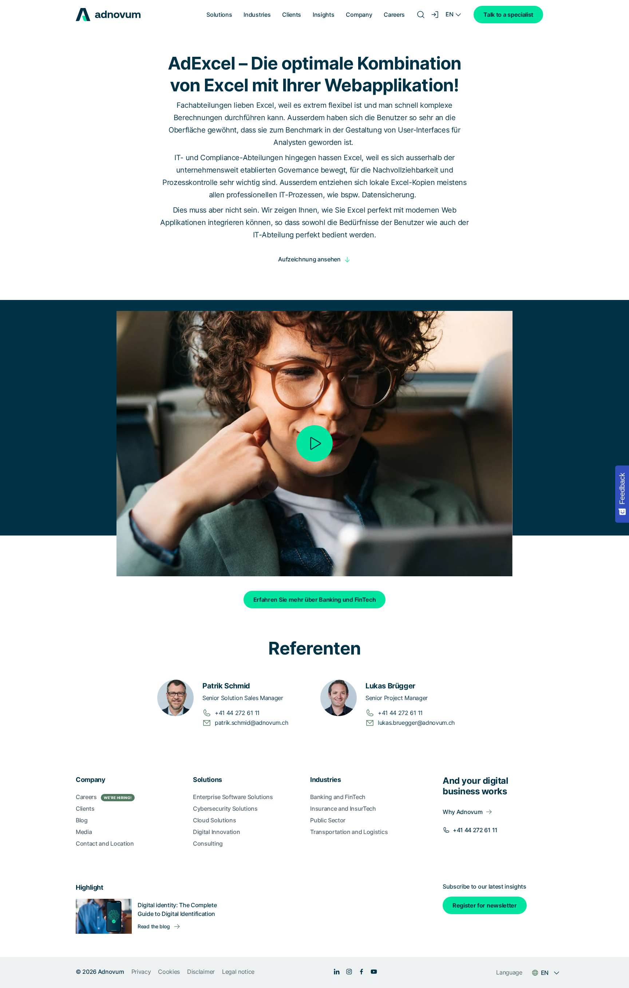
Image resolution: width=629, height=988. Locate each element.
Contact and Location (105, 843)
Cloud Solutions (214, 820)
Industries (257, 14)
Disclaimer (201, 971)
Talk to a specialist (508, 14)
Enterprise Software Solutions (233, 797)
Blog (82, 820)
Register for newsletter (484, 905)
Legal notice (238, 971)
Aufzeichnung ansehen (309, 259)
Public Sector (327, 820)
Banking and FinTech (337, 797)
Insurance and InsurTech (343, 808)
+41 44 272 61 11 (475, 830)
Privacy (141, 971)
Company (359, 14)
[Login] (435, 14)
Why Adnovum (462, 811)
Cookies (169, 971)
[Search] (420, 14)
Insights (323, 14)
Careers (394, 14)
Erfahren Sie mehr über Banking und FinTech (314, 599)
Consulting (208, 843)
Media (84, 831)
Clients (291, 14)
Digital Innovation (216, 831)
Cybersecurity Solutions (225, 808)
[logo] (108, 14)
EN (449, 14)
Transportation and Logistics (349, 831)
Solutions (219, 14)
